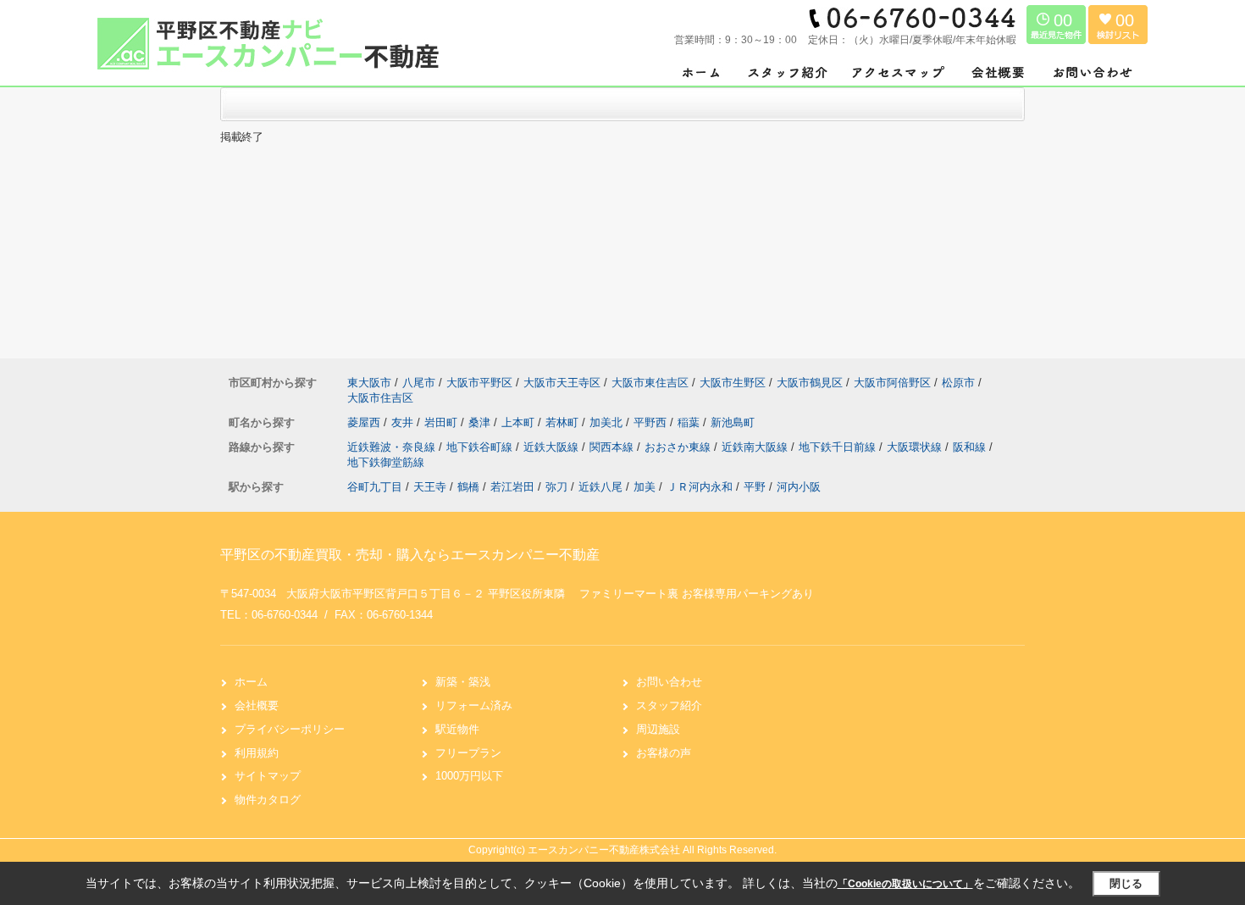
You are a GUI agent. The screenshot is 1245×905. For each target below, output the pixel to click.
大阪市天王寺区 (561, 382)
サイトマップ (268, 775)
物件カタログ (268, 799)
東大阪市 (369, 382)
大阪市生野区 (733, 382)
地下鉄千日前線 (839, 447)
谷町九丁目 (374, 486)
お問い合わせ (669, 681)
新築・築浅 (462, 681)
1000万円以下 (469, 775)
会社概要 (257, 705)
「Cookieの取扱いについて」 (905, 884)
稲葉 (690, 422)
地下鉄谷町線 (481, 447)
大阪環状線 (916, 447)
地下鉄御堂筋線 (385, 462)
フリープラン (468, 753)
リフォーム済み (473, 705)
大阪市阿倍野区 (892, 382)
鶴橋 (468, 486)
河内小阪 (799, 486)
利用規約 (257, 753)
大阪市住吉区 (380, 397)
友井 (404, 422)
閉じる (1126, 883)
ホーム (251, 681)
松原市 (958, 382)
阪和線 (971, 447)
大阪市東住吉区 (650, 382)
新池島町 (733, 422)
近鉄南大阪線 (756, 447)
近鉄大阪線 (552, 447)
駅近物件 (457, 729)
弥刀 (556, 486)
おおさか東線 (679, 447)
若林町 (563, 422)
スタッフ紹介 (669, 705)
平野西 (652, 422)
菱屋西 (365, 422)
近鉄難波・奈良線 (393, 447)
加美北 (607, 422)
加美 (645, 486)
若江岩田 (512, 486)
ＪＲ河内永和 (700, 486)
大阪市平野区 (479, 382)
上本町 (519, 422)
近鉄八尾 (600, 486)
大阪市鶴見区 (810, 382)
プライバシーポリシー (290, 729)
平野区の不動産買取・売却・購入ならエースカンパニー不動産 (410, 554)
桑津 (481, 422)
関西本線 (613, 447)
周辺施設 (658, 729)
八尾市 (418, 382)
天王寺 (429, 486)
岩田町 (442, 422)
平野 (755, 486)
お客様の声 (663, 753)
